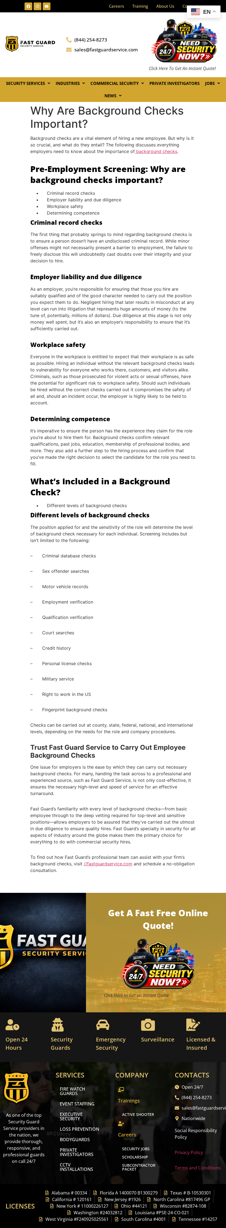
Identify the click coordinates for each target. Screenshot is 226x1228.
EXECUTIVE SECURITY (71, 1116)
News (110, 95)
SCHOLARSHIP (135, 1157)
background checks (156, 151)
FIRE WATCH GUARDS (72, 1091)
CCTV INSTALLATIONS (76, 1167)
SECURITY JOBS (136, 1148)
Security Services (25, 83)
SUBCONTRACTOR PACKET (138, 1167)
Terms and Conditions (198, 1168)
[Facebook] (28, 6)
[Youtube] (46, 6)
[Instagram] (37, 6)
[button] (28, 83)
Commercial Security (114, 83)
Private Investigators (174, 83)
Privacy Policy (189, 1152)
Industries (68, 83)
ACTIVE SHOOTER (138, 1114)
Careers (116, 6)
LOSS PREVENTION (79, 1129)
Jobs (210, 83)
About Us (165, 6)
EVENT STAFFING (77, 1104)
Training (140, 6)
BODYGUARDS (75, 1140)
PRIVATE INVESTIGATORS (76, 1152)
